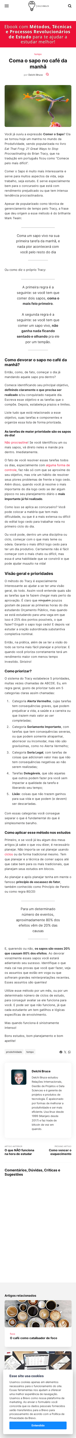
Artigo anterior (19, 1150)
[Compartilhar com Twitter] (65, 1051)
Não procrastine (16, 442)
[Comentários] (47, 75)
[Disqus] (38, 1225)
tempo (38, 54)
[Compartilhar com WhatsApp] (69, 1051)
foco (12, 1333)
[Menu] (7, 5)
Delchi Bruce (35, 74)
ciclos (9, 854)
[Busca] (69, 6)
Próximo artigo (60, 1150)
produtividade (14, 1051)
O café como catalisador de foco (33, 1338)
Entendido (38, 1425)
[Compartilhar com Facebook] (61, 1051)
